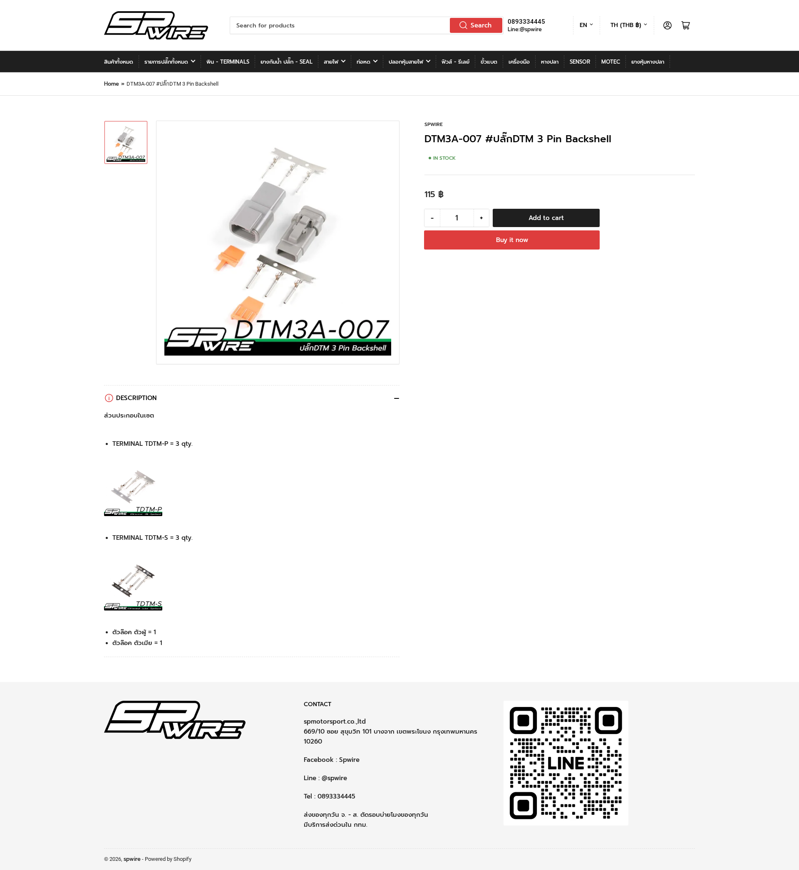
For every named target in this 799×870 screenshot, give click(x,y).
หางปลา (549, 62)
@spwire (334, 778)
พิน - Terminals (227, 62)
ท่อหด (363, 62)
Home (111, 84)
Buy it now (512, 240)
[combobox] (366, 25)
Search (481, 25)
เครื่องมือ (519, 62)
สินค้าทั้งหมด (118, 62)
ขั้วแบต (489, 62)
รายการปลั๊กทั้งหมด (166, 62)
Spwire (349, 759)
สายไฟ (331, 62)
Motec (610, 62)
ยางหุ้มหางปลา (647, 62)
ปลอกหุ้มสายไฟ (406, 62)
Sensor (580, 62)
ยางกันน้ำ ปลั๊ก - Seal (287, 62)
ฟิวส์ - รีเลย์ (455, 62)
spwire (433, 124)
